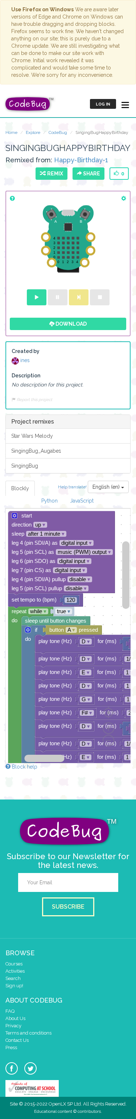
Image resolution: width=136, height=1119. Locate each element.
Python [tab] (49, 501)
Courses (13, 964)
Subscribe (68, 906)
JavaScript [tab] (82, 501)
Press (11, 1047)
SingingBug (24, 466)
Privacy (13, 1025)
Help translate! (73, 486)
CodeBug (58, 132)
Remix (54, 173)
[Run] (36, 297)
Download (70, 324)
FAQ (10, 1011)
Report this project (34, 399)
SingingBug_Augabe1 (36, 451)
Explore (33, 132)
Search (13, 978)
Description (26, 375)
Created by (26, 351)
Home (11, 132)
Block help (24, 767)
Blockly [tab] (20, 488)
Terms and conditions (28, 1033)
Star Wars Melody (32, 436)
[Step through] (78, 297)
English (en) (106, 487)
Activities (15, 971)
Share (91, 173)
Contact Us (17, 1040)
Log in (103, 104)
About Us (15, 1018)
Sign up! (14, 985)
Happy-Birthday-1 (81, 160)
